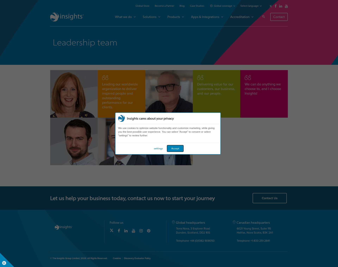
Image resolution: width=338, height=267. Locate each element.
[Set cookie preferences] (7, 260)
